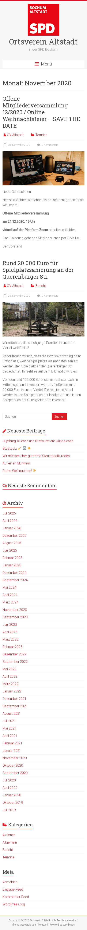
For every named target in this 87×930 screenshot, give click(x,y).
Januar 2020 (12, 795)
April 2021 (10, 736)
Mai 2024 (9, 587)
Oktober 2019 (13, 803)
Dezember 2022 (14, 654)
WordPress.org (14, 904)
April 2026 (10, 521)
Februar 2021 (12, 743)
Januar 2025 (12, 565)
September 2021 (15, 706)
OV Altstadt (15, 135)
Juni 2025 (10, 550)
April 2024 (10, 595)
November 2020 (15, 758)
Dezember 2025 (14, 536)
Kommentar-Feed (16, 897)
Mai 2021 (9, 728)
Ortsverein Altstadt (43, 41)
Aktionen (9, 835)
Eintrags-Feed (13, 889)
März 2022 (10, 684)
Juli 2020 (9, 780)
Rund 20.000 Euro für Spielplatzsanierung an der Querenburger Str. (38, 269)
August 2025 (12, 543)
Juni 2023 (10, 625)
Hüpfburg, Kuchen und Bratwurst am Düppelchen (38, 441)
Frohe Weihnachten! (18, 471)
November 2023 (15, 610)
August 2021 (12, 714)
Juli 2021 (9, 721)
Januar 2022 (12, 691)
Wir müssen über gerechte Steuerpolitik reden (36, 456)
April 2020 (10, 788)
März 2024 (10, 602)
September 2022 (15, 662)
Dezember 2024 (14, 573)
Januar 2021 (12, 751)
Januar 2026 (12, 528)
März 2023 (10, 639)
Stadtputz (10, 448)
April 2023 (10, 632)
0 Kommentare (49, 144)
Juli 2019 (9, 810)
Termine (41, 135)
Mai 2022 (9, 669)
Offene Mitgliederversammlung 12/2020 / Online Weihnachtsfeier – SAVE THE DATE (41, 112)
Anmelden (10, 882)
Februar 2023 (12, 647)
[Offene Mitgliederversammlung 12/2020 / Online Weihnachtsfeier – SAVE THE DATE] (43, 153)
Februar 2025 (12, 558)
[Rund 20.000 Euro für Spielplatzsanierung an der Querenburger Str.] (43, 304)
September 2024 (15, 580)
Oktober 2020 (13, 765)
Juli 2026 (9, 513)
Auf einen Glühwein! (17, 463)
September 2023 (15, 617)
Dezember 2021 (14, 699)
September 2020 (15, 773)
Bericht (40, 286)
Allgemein (10, 842)
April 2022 (10, 676)
